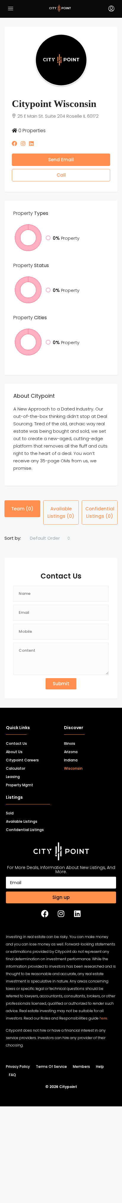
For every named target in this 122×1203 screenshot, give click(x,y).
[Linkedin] (77, 925)
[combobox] (50, 550)
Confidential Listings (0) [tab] (99, 524)
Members (81, 1078)
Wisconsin (73, 780)
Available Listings (21, 833)
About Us (14, 763)
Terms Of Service (51, 1078)
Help (100, 1078)
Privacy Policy (18, 1078)
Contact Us (16, 755)
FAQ (12, 1086)
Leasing (13, 788)
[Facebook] (44, 925)
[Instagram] (61, 925)
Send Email (61, 171)
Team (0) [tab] (22, 520)
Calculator (15, 780)
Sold (10, 824)
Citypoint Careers (22, 771)
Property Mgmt (19, 796)
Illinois (69, 755)
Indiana (71, 771)
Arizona (71, 763)
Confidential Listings (25, 841)
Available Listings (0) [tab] (60, 524)
